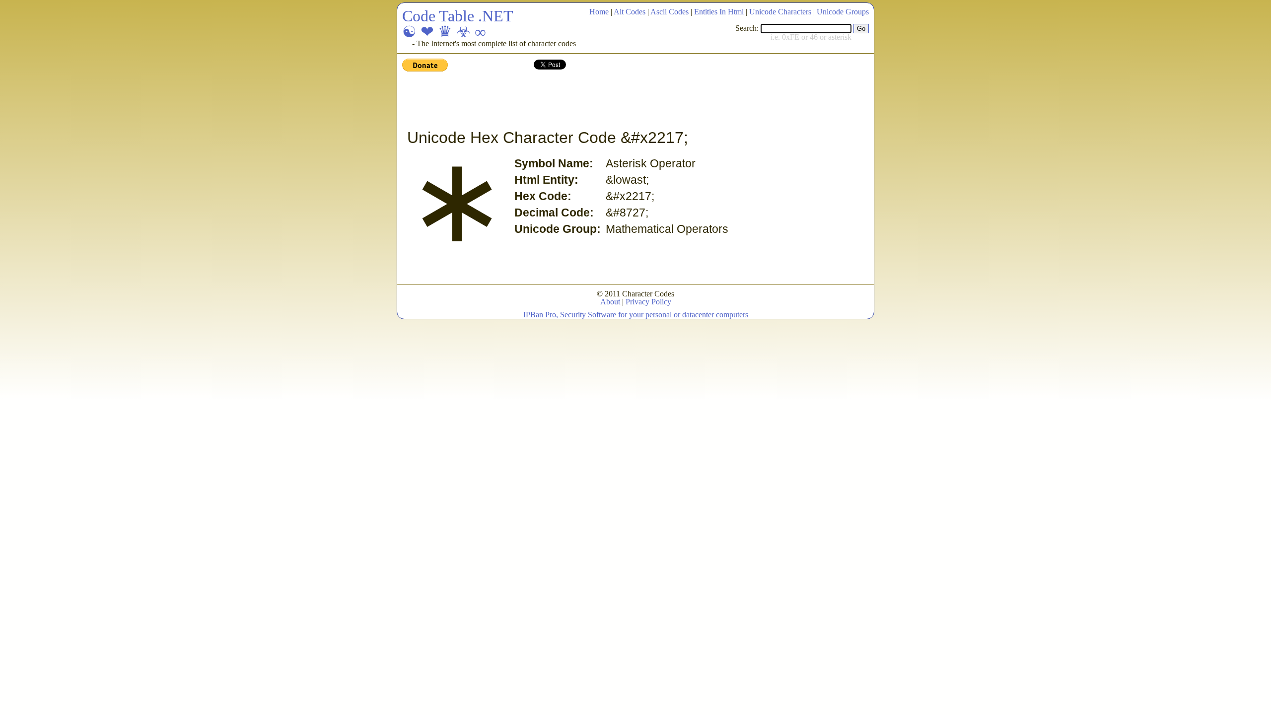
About (610, 301)
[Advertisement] (583, 100)
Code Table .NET (457, 16)
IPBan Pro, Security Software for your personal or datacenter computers (635, 314)
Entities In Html (719, 11)
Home (599, 11)
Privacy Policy (648, 301)
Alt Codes (629, 11)
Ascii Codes (669, 11)
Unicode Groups (843, 11)
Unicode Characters (780, 11)
